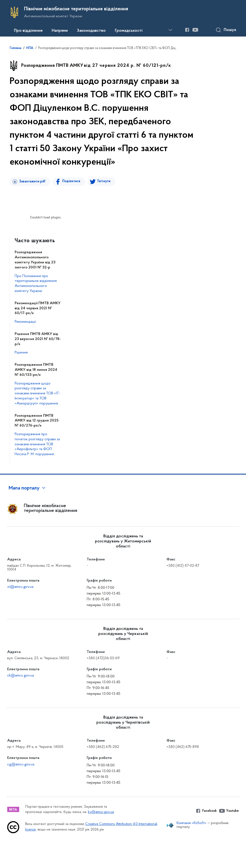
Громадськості (128, 31)
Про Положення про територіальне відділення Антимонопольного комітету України (36, 283)
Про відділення (28, 31)
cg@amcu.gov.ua (20, 764)
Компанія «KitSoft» (191, 823)
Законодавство (91, 31)
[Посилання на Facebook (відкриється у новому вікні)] (187, 30)
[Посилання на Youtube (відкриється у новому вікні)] (195, 30)
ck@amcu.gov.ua (20, 675)
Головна (15, 48)
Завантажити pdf (32, 181)
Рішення (21, 352)
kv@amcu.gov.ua (101, 812)
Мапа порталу (24, 488)
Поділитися (71, 181)
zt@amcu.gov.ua (20, 587)
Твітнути (104, 181)
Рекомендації (25, 322)
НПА (29, 48)
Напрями (60, 31)
